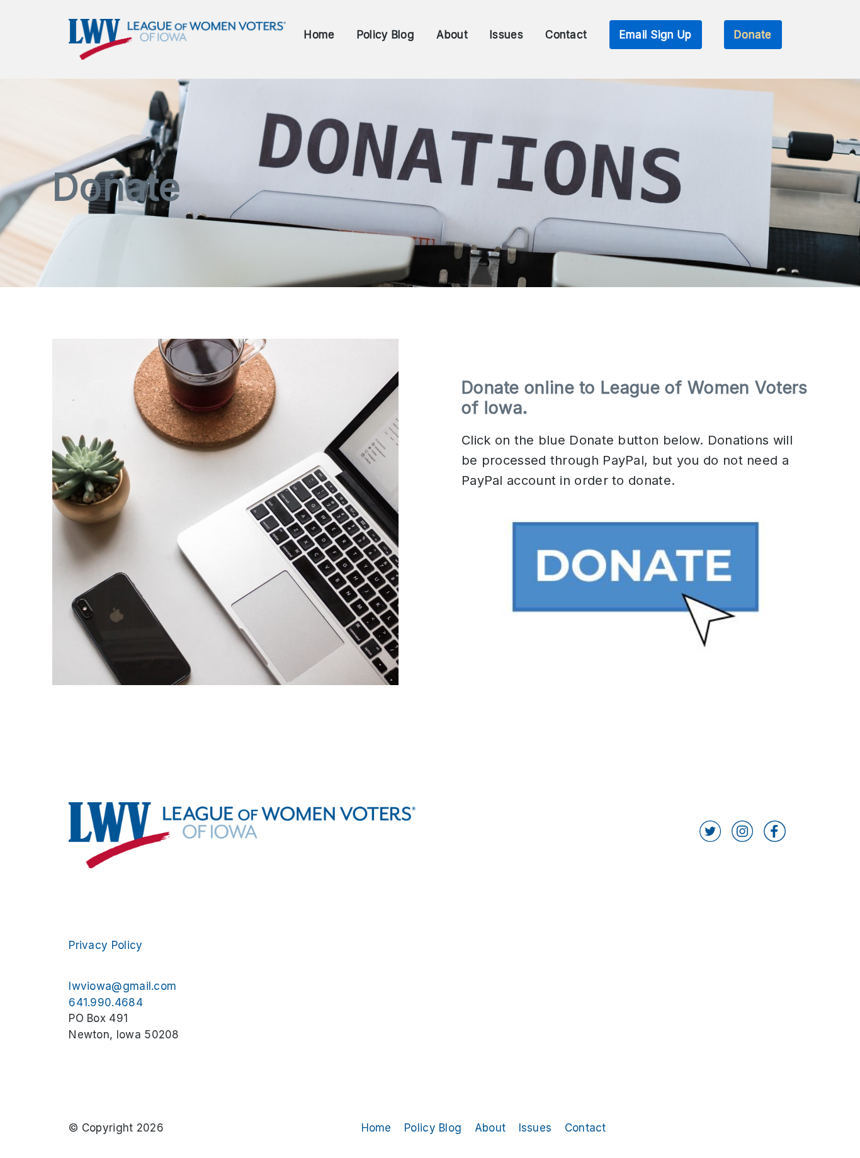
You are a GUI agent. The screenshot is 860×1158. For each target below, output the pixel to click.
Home (319, 34)
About (452, 34)
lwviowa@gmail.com (122, 986)
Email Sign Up (656, 34)
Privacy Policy (105, 945)
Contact (566, 34)
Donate (753, 34)
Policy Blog (385, 34)
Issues (506, 34)
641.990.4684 (106, 1002)
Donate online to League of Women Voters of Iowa (634, 397)
